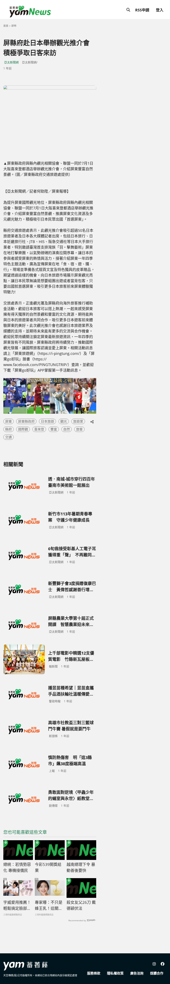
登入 (159, 9)
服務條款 (93, 973)
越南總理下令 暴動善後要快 (81, 867)
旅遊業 (78, 421)
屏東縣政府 (26, 421)
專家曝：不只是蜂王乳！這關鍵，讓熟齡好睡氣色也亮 (48, 905)
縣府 (8, 429)
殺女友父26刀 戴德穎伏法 (81, 905)
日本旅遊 (47, 421)
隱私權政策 (115, 973)
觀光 (63, 421)
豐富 (53, 429)
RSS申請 (142, 9)
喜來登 (39, 429)
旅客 (79, 429)
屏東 (8, 421)
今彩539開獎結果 (48, 867)
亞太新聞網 (11, 62)
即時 (13, 26)
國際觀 (23, 429)
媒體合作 (156, 973)
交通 (8, 437)
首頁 (5, 26)
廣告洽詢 (136, 973)
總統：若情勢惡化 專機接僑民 (17, 867)
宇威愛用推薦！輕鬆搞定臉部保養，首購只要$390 (17, 905)
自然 (66, 429)
